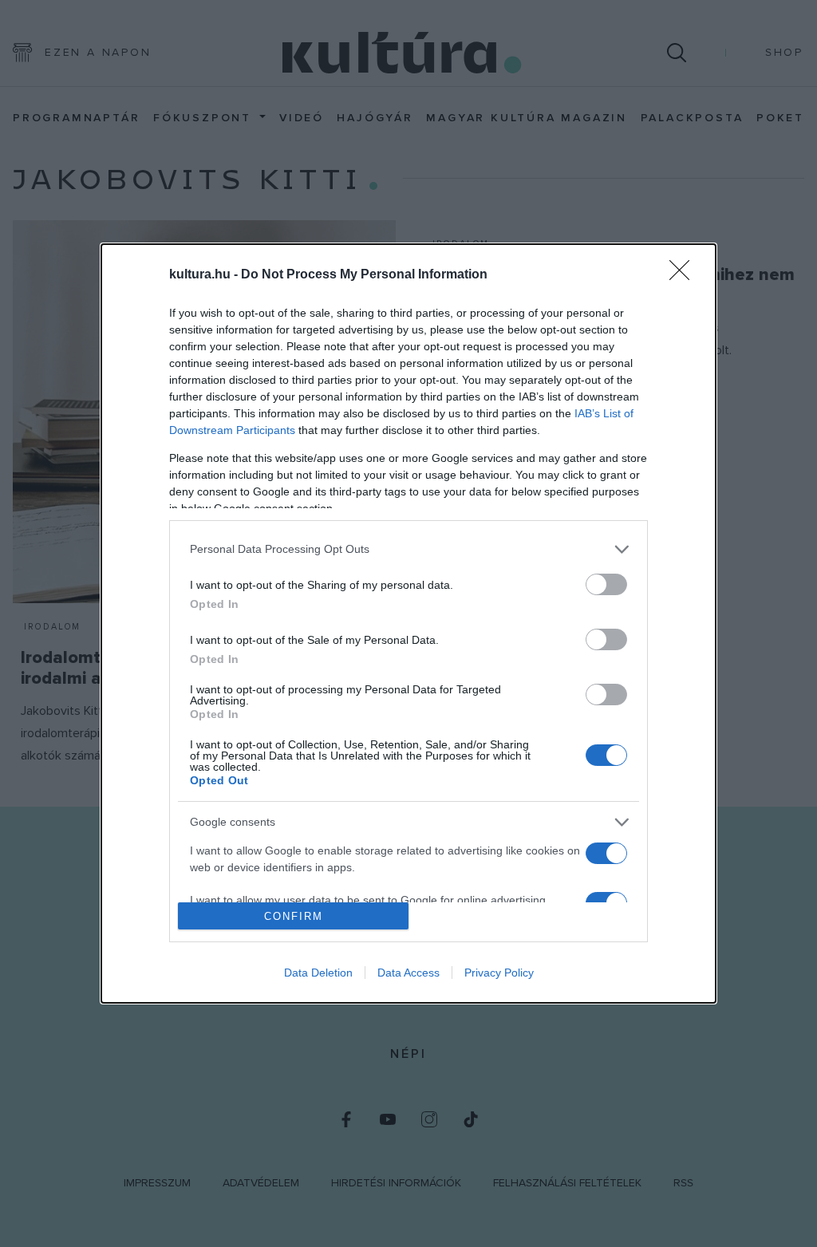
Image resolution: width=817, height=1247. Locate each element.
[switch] (606, 584)
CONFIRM (293, 916)
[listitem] (408, 549)
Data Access (408, 972)
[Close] (684, 275)
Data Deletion (318, 972)
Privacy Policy (499, 972)
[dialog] (408, 624)
